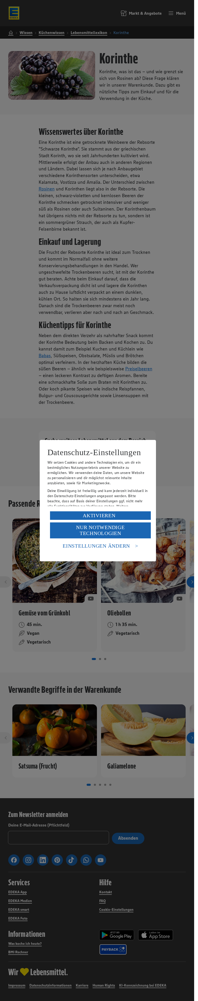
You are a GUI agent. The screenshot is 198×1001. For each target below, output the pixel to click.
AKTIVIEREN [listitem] (99, 515)
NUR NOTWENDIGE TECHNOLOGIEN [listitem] (100, 530)
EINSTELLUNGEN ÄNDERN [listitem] (96, 546)
